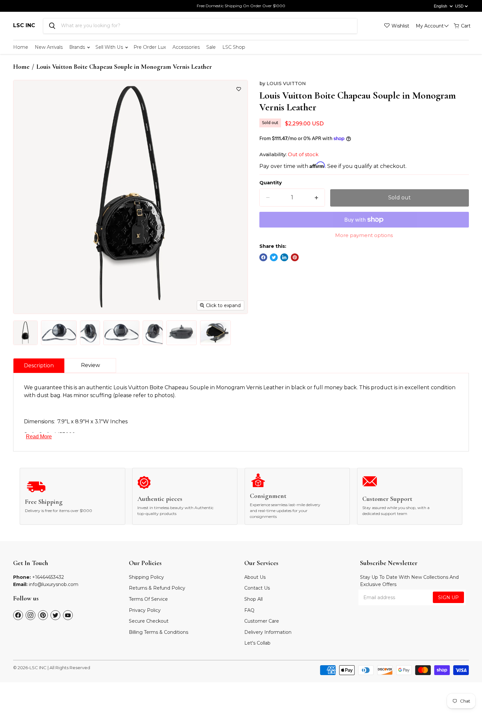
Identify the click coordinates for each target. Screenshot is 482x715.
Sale (211, 47)
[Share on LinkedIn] (284, 257)
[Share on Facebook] (263, 257)
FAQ (249, 610)
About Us (255, 577)
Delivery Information (267, 632)
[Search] (52, 25)
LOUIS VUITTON (286, 83)
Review (90, 365)
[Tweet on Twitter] (274, 257)
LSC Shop (233, 47)
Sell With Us (109, 47)
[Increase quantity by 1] (316, 197)
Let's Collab (257, 643)
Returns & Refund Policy (157, 588)
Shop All (253, 599)
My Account (430, 25)
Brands (77, 47)
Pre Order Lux (149, 47)
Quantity (270, 182)
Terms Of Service (148, 599)
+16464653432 (48, 577)
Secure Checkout (149, 621)
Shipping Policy (146, 577)
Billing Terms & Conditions (158, 632)
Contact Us (257, 588)
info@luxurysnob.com (53, 584)
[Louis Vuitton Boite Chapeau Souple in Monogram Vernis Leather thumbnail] (25, 333)
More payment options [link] (364, 235)
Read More (39, 436)
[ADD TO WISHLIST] (238, 89)
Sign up (448, 597)
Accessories (186, 47)
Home (20, 47)
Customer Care (261, 621)
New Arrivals (49, 47)
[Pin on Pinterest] (295, 257)
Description (39, 365)
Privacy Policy (145, 610)
